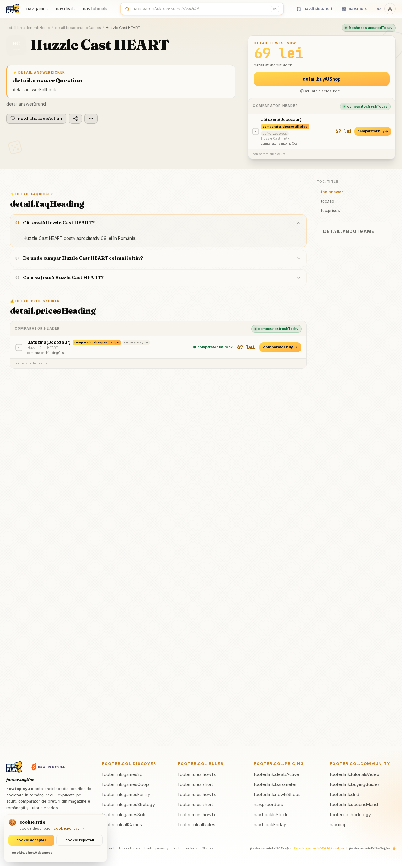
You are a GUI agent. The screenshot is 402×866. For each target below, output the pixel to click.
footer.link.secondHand (354, 804)
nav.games (37, 8)
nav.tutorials (95, 8)
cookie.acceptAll (31, 840)
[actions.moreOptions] (91, 119)
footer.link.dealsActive (276, 774)
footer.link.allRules (196, 824)
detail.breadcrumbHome (28, 27)
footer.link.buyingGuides (355, 784)
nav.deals (65, 8)
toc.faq (327, 201)
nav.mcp (338, 824)
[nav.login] (390, 8)
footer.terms (129, 848)
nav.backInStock (271, 814)
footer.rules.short (195, 784)
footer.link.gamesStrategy (128, 804)
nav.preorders (268, 804)
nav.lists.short (317, 8)
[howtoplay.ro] (12, 8)
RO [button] (378, 9)
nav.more (358, 8)
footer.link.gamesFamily (126, 794)
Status (207, 848)
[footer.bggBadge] (48, 767)
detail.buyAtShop (322, 79)
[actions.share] (75, 119)
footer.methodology (350, 814)
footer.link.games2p (122, 774)
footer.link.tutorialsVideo (354, 774)
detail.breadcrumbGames (78, 27)
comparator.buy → (372, 131)
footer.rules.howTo (197, 774)
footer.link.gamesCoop (125, 784)
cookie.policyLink (69, 828)
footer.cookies (185, 848)
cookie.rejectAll (79, 840)
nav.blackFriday (270, 824)
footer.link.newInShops (277, 794)
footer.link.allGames (122, 824)
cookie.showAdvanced (32, 852)
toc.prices (330, 210)
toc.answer (332, 191)
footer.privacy (156, 848)
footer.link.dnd (344, 794)
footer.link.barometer (275, 784)
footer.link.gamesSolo (124, 814)
